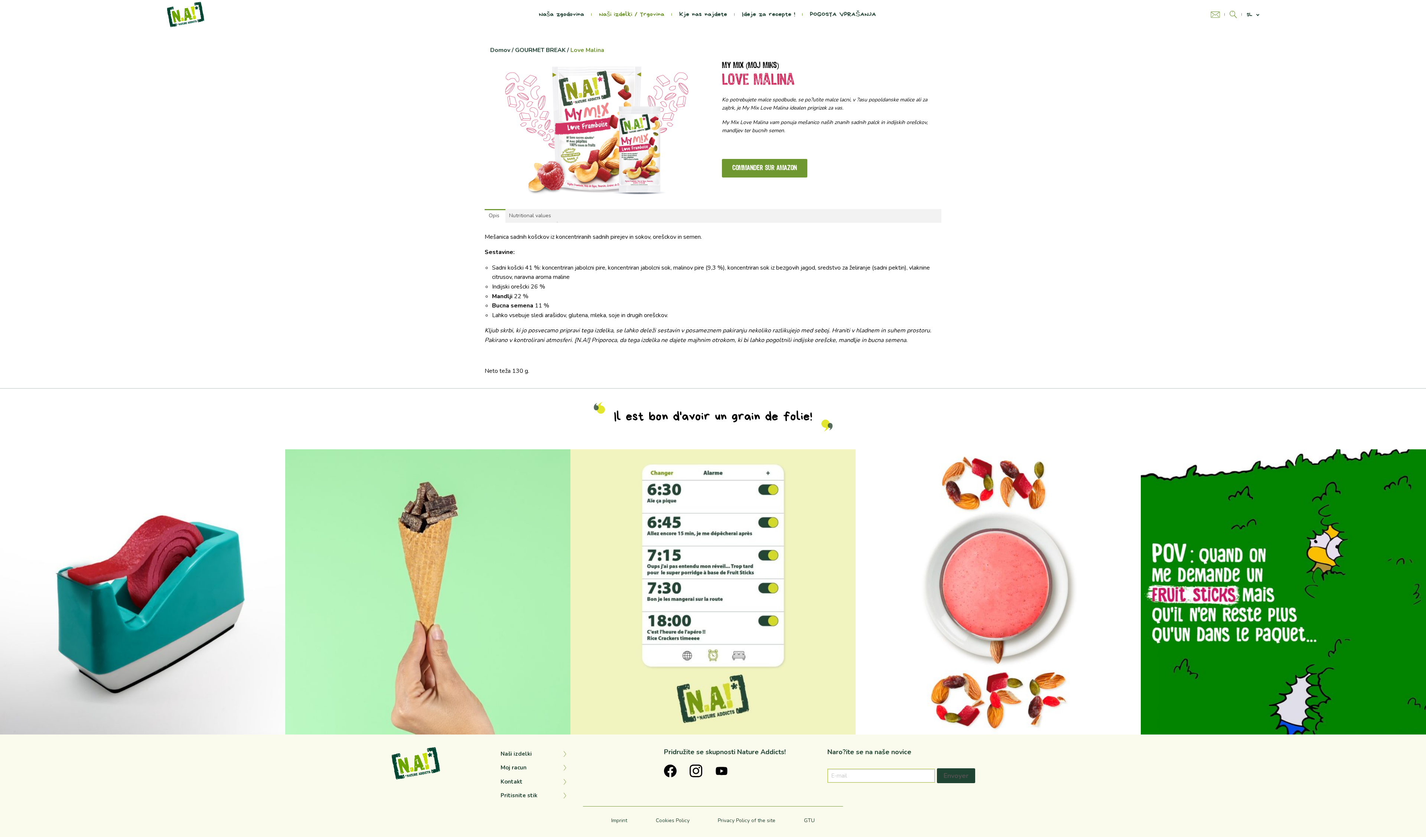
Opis (494, 215)
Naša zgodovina (561, 14)
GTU (809, 820)
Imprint (619, 820)
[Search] (1233, 14)
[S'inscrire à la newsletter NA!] (1218, 15)
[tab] (494, 215)
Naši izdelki (516, 754)
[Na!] (185, 14)
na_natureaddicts (139, 457)
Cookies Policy (673, 820)
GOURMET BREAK (540, 50)
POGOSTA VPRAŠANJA (843, 14)
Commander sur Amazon (764, 168)
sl (1249, 14)
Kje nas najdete (703, 14)
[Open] (142, 592)
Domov (500, 50)
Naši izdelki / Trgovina (631, 14)
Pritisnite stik (519, 795)
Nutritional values (530, 215)
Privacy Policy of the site (746, 820)
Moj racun (514, 767)
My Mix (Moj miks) (750, 65)
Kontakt (511, 781)
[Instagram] (275, 725)
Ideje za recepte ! (768, 14)
